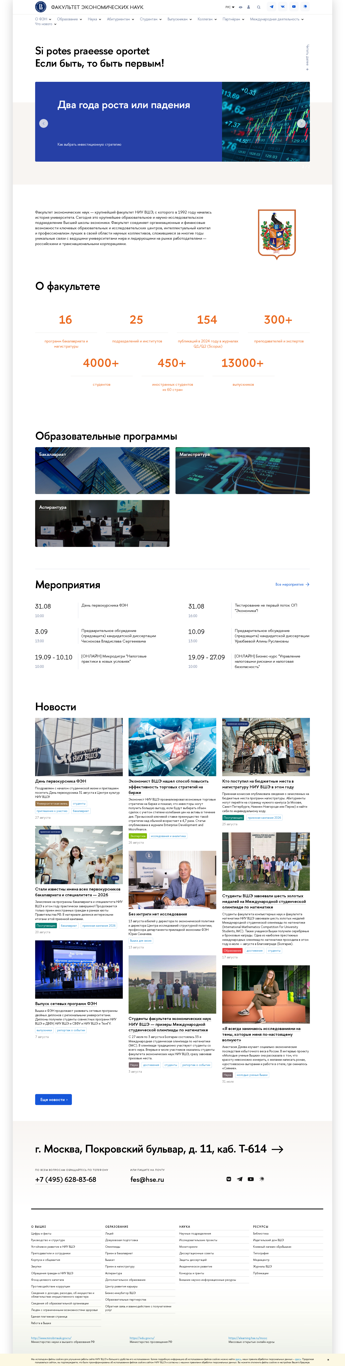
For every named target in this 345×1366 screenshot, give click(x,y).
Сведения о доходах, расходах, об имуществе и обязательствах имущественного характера (62, 1294)
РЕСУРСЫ (260, 1227)
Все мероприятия (289, 584)
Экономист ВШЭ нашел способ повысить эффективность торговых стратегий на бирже (169, 786)
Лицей (109, 1233)
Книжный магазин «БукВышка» (272, 1246)
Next (301, 123)
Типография (261, 1253)
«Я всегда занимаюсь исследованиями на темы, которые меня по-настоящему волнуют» (261, 1034)
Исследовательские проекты (198, 1240)
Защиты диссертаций (193, 1260)
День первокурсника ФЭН (104, 605)
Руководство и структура (48, 1240)
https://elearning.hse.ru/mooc (248, 1338)
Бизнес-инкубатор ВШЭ (120, 1293)
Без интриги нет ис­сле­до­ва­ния (158, 914)
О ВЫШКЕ (38, 1227)
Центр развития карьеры (121, 1286)
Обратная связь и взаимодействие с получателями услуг (138, 1308)
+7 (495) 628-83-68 (65, 1179)
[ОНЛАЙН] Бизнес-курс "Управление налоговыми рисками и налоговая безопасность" (267, 661)
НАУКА (184, 1227)
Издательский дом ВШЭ (268, 1240)
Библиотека (261, 1233)
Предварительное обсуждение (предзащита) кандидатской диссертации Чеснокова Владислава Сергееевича (118, 636)
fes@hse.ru (147, 1179)
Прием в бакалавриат (119, 1253)
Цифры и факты (41, 1233)
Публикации (261, 1273)
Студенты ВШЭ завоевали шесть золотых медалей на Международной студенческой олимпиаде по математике (264, 901)
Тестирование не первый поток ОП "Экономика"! (266, 607)
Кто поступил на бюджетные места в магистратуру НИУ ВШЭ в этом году (258, 784)
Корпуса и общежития (45, 1260)
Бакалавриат (52, 454)
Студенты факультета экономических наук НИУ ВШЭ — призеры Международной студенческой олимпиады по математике (170, 1024)
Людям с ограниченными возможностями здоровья (64, 1310)
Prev (43, 123)
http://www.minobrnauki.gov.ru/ (51, 1338)
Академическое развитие (195, 1266)
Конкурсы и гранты (191, 1273)
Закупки (36, 1266)
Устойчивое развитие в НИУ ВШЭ (53, 1246)
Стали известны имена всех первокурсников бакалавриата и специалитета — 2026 (77, 891)
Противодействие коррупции (50, 1286)
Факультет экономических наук (97, 7)
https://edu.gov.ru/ (142, 1338)
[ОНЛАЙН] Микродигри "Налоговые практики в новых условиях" (114, 658)
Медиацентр (261, 1260)
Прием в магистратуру (120, 1266)
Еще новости (52, 1099)
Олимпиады (112, 1246)
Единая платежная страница (49, 1316)
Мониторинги (188, 1246)
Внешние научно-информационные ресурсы (207, 1280)
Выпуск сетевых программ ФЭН (66, 1003)
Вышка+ (110, 1260)
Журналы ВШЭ (262, 1266)
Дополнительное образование (125, 1280)
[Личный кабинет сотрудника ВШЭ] (249, 7)
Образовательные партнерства (125, 1299)
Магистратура (194, 454)
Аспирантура (52, 507)
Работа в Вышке (41, 1323)
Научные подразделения (195, 1233)
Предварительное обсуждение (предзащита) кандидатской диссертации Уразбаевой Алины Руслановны (272, 636)
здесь (238, 1359)
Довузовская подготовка (121, 1240)
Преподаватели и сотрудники (50, 1253)
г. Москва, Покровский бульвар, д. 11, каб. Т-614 (151, 1148)
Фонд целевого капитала (47, 1280)
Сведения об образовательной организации (60, 1303)
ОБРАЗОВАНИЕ (116, 1227)
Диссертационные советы (196, 1253)
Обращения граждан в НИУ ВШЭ (52, 1273)
